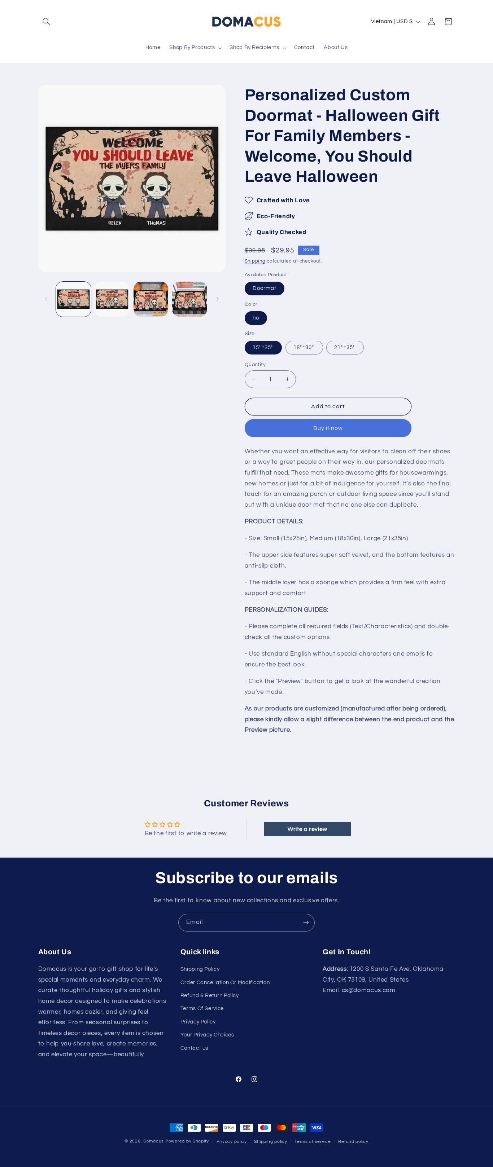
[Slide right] (218, 299)
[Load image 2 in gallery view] (112, 299)
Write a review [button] (307, 829)
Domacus (153, 1141)
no (256, 317)
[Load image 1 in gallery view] (73, 299)
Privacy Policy (198, 1022)
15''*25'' (263, 347)
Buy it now (328, 428)
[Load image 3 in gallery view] (151, 299)
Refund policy (353, 1142)
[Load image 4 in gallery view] (189, 299)
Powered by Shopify (187, 1141)
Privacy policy (232, 1142)
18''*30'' (304, 347)
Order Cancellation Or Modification (225, 982)
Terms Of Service (202, 1009)
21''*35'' (344, 347)
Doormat (264, 288)
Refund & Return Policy (209, 995)
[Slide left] (46, 299)
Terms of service (313, 1142)
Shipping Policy (199, 969)
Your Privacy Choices (207, 1035)
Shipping (255, 261)
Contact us (194, 1048)
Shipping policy (270, 1142)
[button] (46, 21)
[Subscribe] (306, 923)
